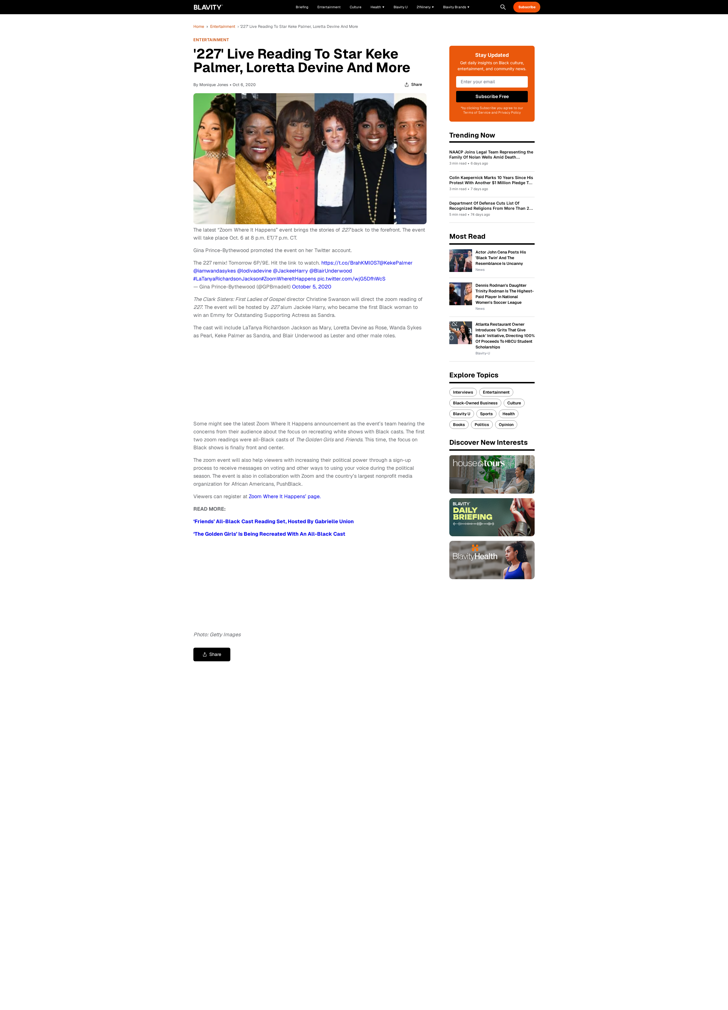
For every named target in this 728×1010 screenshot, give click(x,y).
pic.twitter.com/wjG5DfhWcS (351, 278)
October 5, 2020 (311, 286)
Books (459, 424)
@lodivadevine (254, 270)
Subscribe (526, 7)
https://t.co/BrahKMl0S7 (350, 262)
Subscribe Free (492, 96)
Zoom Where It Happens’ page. (285, 496)
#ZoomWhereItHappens (288, 278)
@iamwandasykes (214, 270)
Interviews (463, 392)
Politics (482, 424)
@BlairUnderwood (330, 270)
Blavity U (461, 413)
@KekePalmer (396, 262)
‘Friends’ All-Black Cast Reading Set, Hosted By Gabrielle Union (273, 521)
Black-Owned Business (475, 403)
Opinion (506, 424)
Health (508, 413)
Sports (486, 413)
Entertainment (222, 26)
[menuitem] (377, 7)
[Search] (503, 7)
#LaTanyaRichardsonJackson (227, 278)
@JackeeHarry (290, 270)
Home (198, 26)
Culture (514, 403)
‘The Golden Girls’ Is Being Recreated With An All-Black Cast (269, 534)
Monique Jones (213, 84)
